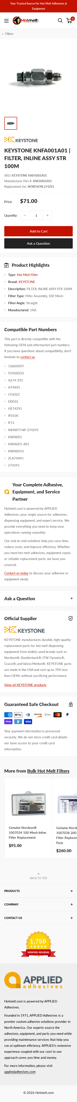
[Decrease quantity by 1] (24, 215)
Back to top (38, 878)
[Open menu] (6, 20)
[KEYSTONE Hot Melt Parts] (38, 139)
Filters (9, 34)
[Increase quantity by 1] (47, 215)
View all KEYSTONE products (25, 685)
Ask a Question (38, 243)
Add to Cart (38, 231)
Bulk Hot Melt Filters (48, 770)
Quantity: (11, 215)
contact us (27, 357)
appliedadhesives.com (20, 1072)
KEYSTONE (27, 282)
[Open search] (60, 20)
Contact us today (16, 573)
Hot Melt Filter (27, 275)
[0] (69, 20)
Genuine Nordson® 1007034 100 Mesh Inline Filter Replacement (27, 833)
